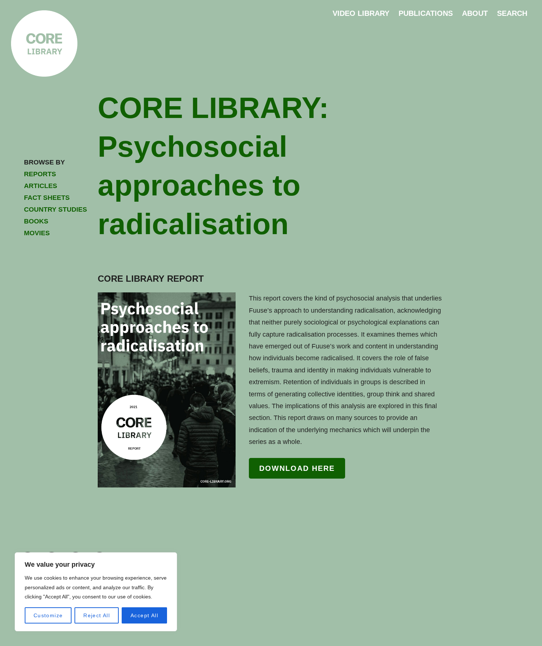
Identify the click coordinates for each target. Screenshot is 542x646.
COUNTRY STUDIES (55, 209)
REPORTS (40, 174)
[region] (96, 591)
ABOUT (475, 13)
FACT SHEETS (47, 197)
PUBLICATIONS (426, 13)
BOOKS (36, 221)
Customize (48, 615)
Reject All (96, 615)
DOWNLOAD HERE (297, 468)
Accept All (144, 615)
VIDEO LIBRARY (361, 13)
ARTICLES (40, 186)
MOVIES (37, 233)
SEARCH (512, 13)
